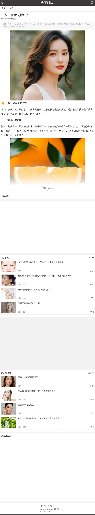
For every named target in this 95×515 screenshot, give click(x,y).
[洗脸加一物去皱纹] (8, 409)
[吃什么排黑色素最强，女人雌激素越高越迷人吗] (8, 422)
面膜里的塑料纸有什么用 (29, 303)
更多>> (91, 258)
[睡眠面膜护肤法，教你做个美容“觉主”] (8, 293)
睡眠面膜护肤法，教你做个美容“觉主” (34, 290)
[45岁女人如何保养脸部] (8, 381)
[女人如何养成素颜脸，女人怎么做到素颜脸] (8, 395)
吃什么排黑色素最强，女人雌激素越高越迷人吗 (38, 418)
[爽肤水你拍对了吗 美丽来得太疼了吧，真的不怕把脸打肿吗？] (8, 280)
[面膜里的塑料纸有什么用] (8, 307)
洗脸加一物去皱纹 (26, 405)
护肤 (11, 8)
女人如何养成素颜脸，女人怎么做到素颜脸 (37, 391)
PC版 (50, 506)
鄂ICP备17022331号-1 (47, 512)
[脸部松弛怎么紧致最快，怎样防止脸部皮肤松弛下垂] (8, 266)
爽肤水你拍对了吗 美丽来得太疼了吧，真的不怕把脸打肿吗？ (45, 276)
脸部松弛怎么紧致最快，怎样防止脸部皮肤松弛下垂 (40, 262)
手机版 (43, 506)
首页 (3, 8)
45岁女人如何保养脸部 (28, 377)
